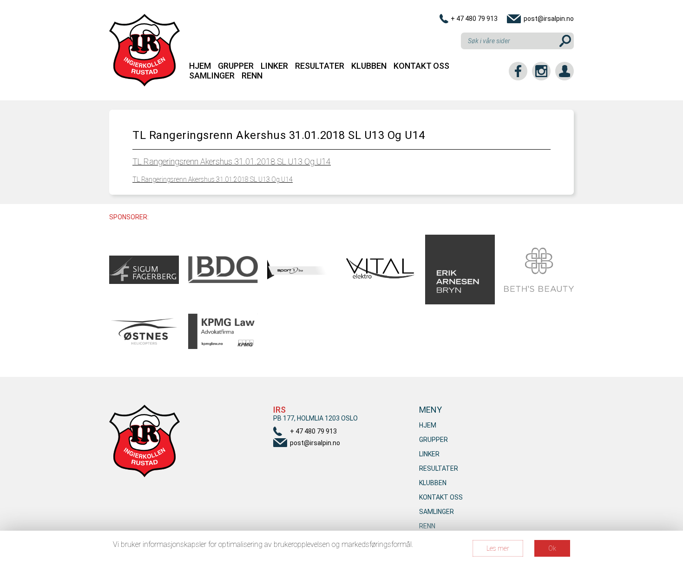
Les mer (497, 548)
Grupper (236, 66)
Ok (552, 548)
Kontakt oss (421, 66)
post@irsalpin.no (549, 18)
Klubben (369, 66)
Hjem (200, 66)
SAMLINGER (212, 75)
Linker (274, 66)
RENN (252, 75)
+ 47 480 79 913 (474, 18)
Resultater (319, 66)
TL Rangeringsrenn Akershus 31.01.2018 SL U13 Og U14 (231, 161)
